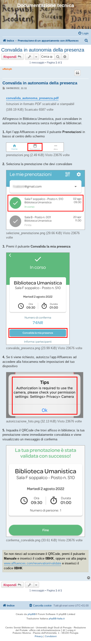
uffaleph (7, 69)
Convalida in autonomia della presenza (42, 50)
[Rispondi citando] (77, 73)
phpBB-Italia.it (57, 618)
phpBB (31, 614)
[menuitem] (83, 33)
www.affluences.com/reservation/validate (32, 563)
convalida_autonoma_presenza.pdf (32, 98)
